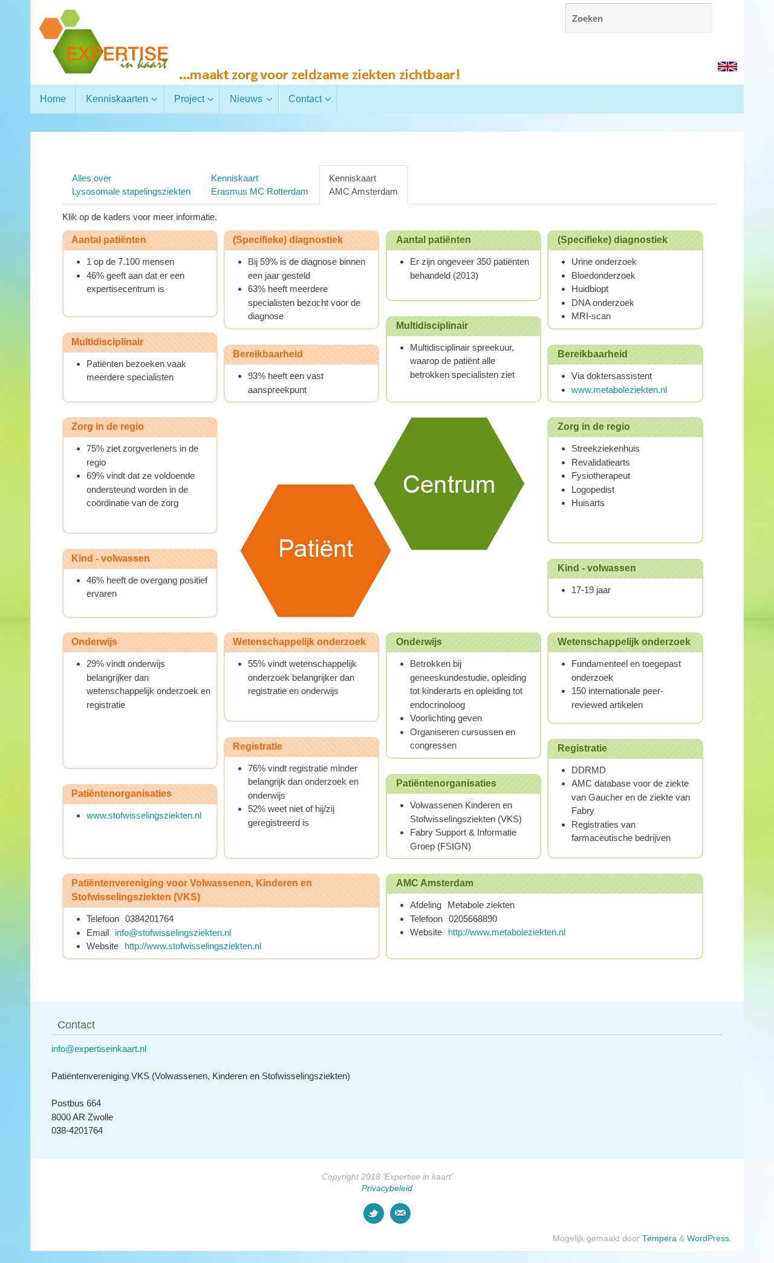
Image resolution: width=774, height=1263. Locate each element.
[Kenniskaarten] (373, 1213)
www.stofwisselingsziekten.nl (143, 815)
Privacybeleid (387, 1188)
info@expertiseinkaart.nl (98, 1049)
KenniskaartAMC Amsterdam (363, 184)
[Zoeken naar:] (638, 18)
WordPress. (709, 1238)
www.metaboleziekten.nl (619, 390)
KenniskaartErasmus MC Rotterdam (259, 184)
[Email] (400, 1213)
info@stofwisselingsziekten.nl (173, 932)
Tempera (659, 1238)
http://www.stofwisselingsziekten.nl (193, 946)
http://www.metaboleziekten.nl (506, 932)
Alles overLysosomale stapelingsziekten (131, 184)
